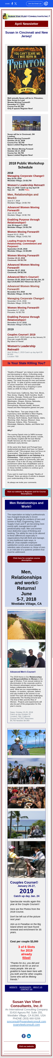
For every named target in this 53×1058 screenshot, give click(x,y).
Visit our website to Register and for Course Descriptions (26, 493)
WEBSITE (13, 987)
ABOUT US (37, 987)
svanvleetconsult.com (26, 1024)
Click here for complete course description (26, 559)
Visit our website (26, 1046)
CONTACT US (26, 989)
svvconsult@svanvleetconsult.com (26, 1021)
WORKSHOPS (25, 987)
